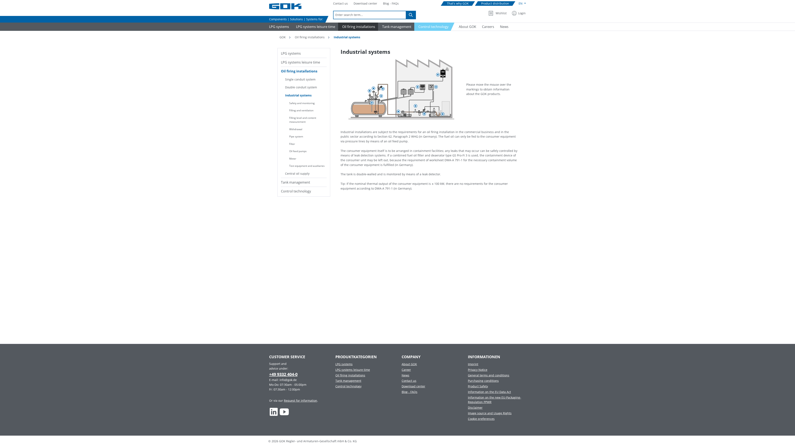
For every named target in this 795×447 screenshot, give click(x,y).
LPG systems (291, 53)
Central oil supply (297, 173)
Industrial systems (298, 95)
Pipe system (296, 136)
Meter (292, 158)
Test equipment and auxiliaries (307, 166)
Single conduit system (300, 79)
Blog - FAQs (409, 392)
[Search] (411, 15)
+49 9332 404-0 (283, 374)
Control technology (296, 191)
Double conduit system (301, 87)
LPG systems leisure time (300, 62)
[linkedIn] (274, 411)
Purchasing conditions (483, 381)
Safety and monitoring (302, 103)
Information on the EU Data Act (489, 392)
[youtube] (284, 411)
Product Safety (478, 386)
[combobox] (369, 15)
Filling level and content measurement (302, 120)
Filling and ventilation (301, 110)
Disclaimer (475, 408)
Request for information (300, 401)
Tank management (295, 182)
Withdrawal (295, 129)
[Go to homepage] (290, 6)
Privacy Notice (477, 370)
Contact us (409, 381)
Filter (292, 144)
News (405, 375)
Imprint (473, 364)
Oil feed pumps (298, 151)
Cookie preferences (481, 419)
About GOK (409, 364)
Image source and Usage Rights (490, 413)
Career (406, 370)
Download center (413, 386)
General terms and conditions (488, 375)
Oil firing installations (299, 71)
